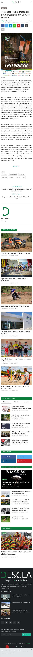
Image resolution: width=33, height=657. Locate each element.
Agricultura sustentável (18, 517)
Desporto (4, 8)
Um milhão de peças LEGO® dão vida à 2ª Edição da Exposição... (21, 500)
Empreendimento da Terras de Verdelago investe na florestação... (20, 611)
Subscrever (26, 635)
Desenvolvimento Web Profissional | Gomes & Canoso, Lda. (21, 492)
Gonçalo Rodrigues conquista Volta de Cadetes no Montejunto (16, 360)
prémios (11, 177)
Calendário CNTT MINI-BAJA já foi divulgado (15, 306)
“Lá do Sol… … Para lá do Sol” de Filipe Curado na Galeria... (21, 595)
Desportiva (21, 174)
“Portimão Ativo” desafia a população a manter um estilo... (15, 332)
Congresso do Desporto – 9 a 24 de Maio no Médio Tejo (16, 198)
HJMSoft (28, 643)
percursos (4, 177)
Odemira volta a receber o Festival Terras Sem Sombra (21, 416)
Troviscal (4, 174)
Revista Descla (8, 21)
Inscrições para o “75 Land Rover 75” (21, 602)
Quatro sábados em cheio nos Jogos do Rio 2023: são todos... (15, 387)
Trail (24, 177)
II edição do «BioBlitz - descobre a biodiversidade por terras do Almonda (16, 190)
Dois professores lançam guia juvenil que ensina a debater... (20, 441)
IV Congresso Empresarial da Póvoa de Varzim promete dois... (22, 432)
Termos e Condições (21, 647)
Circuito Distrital (13, 174)
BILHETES (16, 166)
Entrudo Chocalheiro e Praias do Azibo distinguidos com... (16, 553)
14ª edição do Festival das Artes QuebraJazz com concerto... (20, 509)
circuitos (18, 177)
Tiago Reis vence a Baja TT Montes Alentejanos (16, 253)
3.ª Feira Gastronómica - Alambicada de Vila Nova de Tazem (21, 407)
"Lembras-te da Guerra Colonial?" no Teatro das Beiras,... (21, 424)
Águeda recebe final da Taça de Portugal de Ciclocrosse (14, 279)
